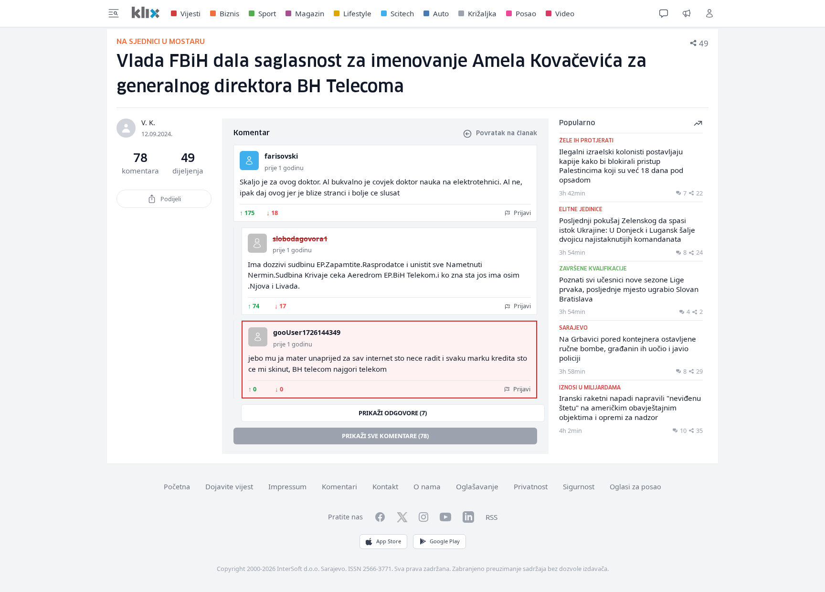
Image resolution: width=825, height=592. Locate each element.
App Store (388, 541)
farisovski (281, 156)
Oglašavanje (477, 486)
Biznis (229, 13)
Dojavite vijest (229, 486)
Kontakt (385, 486)
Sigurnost (578, 486)
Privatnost (531, 486)
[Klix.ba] (145, 12)
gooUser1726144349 (306, 332)
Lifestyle (357, 13)
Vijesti (190, 13)
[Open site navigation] (113, 13)
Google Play (445, 541)
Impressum (287, 486)
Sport (267, 13)
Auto (441, 13)
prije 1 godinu (284, 167)
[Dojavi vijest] (686, 13)
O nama (427, 486)
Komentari (339, 486)
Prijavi (521, 212)
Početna (177, 486)
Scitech (402, 13)
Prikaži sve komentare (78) (385, 435)
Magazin (309, 13)
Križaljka (482, 13)
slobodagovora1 (300, 238)
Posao (526, 13)
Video (564, 13)
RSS (491, 517)
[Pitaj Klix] (663, 13)
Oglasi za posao (635, 486)
